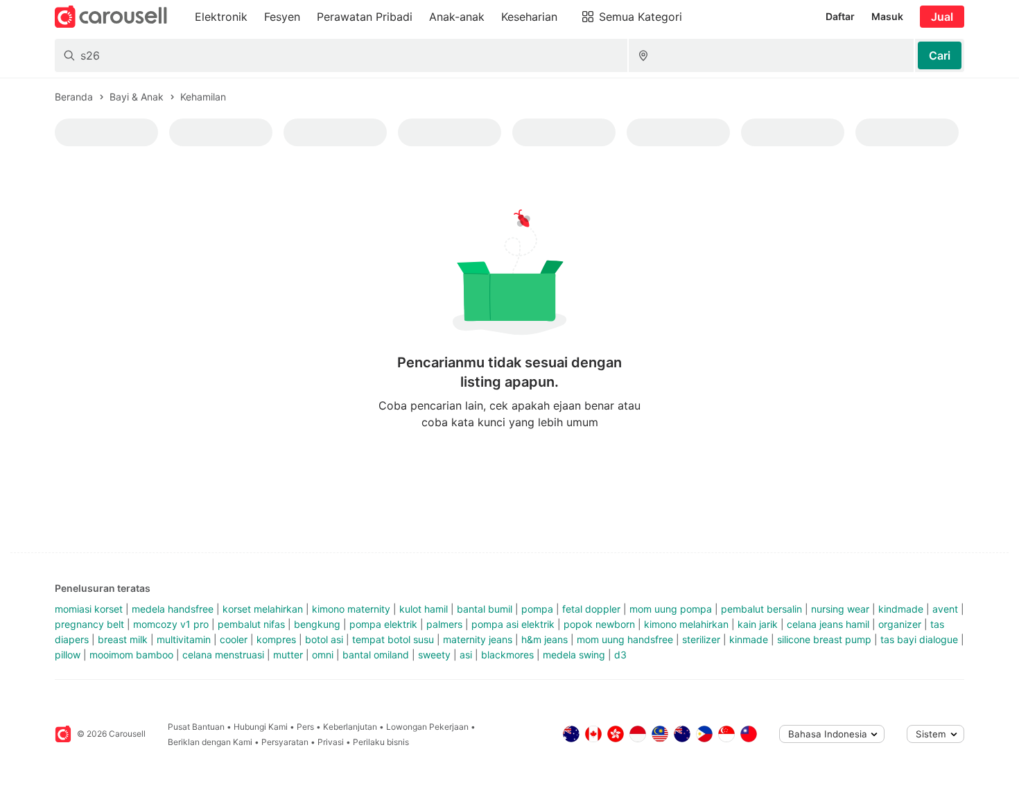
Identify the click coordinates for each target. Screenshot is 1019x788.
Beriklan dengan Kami (210, 742)
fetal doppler (591, 609)
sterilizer (701, 639)
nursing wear (840, 609)
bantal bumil (484, 609)
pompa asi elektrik (513, 624)
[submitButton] (939, 55)
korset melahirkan (263, 609)
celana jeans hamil (828, 624)
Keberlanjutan (350, 726)
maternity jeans (477, 639)
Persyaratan (284, 742)
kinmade (748, 639)
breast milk (123, 639)
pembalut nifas (251, 624)
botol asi (324, 639)
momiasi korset (89, 609)
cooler (233, 639)
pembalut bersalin (761, 609)
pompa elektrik (383, 624)
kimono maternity (351, 609)
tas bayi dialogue (919, 639)
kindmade (900, 609)
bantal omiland (375, 654)
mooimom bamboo (131, 654)
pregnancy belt (89, 624)
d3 (620, 654)
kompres (276, 639)
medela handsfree (173, 609)
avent (945, 609)
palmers (444, 624)
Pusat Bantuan (196, 726)
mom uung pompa (670, 609)
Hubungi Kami (261, 726)
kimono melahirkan (686, 624)
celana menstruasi (223, 654)
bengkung (317, 624)
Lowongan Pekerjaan (427, 726)
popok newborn (599, 624)
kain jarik (758, 624)
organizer (899, 624)
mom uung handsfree (625, 639)
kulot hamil (423, 609)
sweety (434, 654)
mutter (288, 654)
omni (322, 654)
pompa (537, 609)
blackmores (507, 654)
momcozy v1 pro (171, 624)
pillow (67, 654)
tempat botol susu (393, 639)
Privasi (330, 742)
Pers (305, 726)
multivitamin (184, 639)
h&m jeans (544, 639)
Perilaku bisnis (381, 742)
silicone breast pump (824, 639)
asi (466, 654)
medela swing (574, 654)
